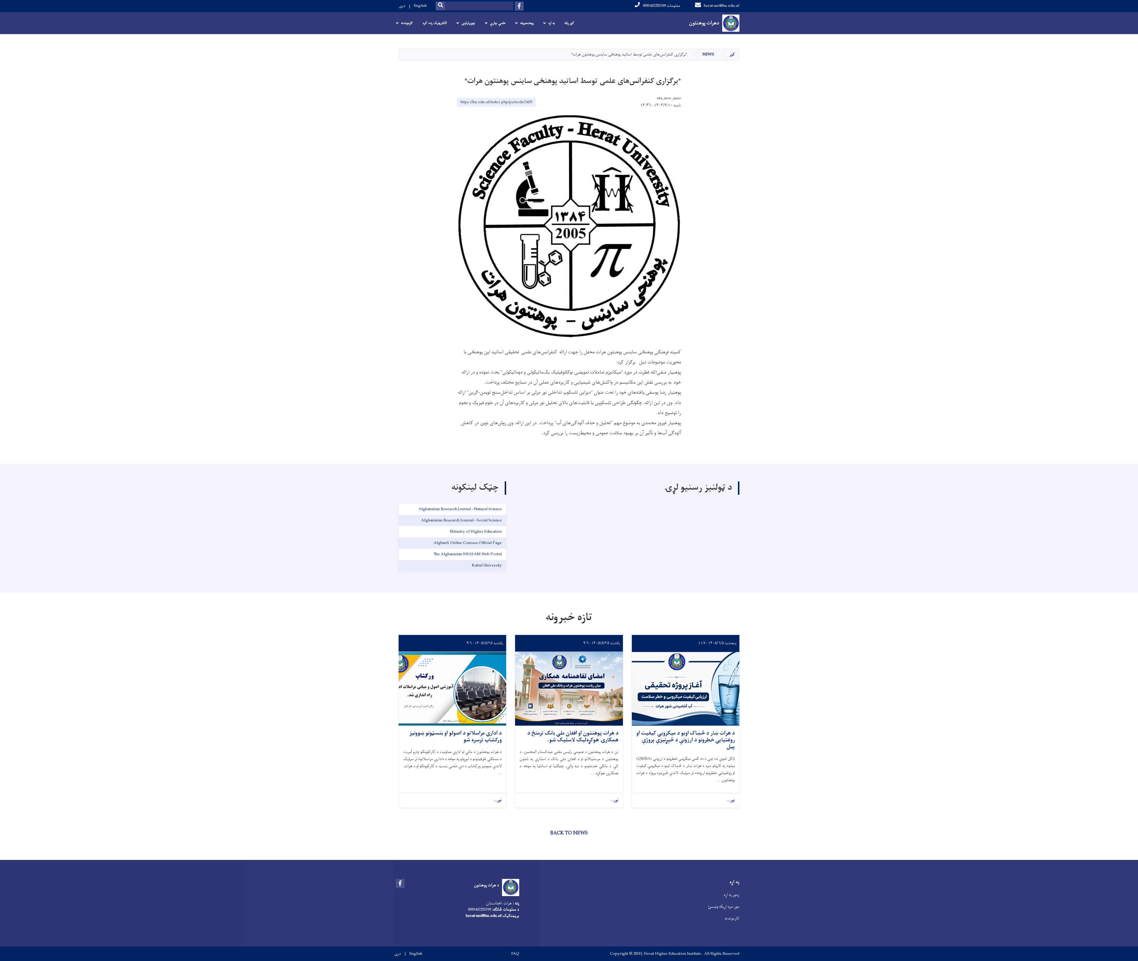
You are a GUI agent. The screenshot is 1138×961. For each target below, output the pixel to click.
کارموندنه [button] (407, 23)
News (708, 54)
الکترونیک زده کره (435, 23)
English (420, 5)
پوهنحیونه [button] (527, 23)
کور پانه (569, 23)
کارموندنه (732, 918)
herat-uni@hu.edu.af (721, 5)
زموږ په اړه (731, 894)
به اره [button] (551, 23)
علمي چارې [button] (498, 23)
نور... (731, 800)
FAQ (515, 953)
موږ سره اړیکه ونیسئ (723, 906)
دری (402, 5)
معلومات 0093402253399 (661, 5)
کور (732, 54)
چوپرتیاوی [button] (468, 23)
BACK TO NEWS (569, 833)
